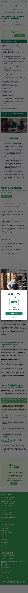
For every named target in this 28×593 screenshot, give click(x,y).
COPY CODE (14, 313)
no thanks (14, 317)
